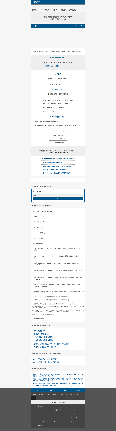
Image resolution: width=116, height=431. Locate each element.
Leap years (40, 417)
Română (76, 394)
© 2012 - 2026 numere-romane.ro (58, 402)
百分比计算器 (58, 410)
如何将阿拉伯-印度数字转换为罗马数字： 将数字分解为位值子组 (51, 344)
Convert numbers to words (40, 410)
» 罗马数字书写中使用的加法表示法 (52, 162)
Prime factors (58, 406)
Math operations (58, 417)
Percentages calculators (76, 410)
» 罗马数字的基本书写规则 (51, 66)
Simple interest (40, 421)
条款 (65, 390)
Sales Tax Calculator (40, 414)
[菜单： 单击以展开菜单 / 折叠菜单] (77, 25)
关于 (38, 390)
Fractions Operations (76, 406)
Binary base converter (76, 414)
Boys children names (76, 421)
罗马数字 (37, 2)
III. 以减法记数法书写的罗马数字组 (42, 337)
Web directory (40, 425)
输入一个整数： (38, 192)
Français (55, 394)
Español (48, 394)
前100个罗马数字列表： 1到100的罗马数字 (45, 359)
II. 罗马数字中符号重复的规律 (41, 334)
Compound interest (75, 417)
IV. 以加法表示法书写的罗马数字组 (43, 340)
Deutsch (35, 394)
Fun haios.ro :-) (58, 421)
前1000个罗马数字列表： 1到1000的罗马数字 (46, 362)
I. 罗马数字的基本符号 (39, 331)
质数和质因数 (40, 406)
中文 (34, 398)
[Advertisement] (58, 38)
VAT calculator (58, 414)
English (41, 394)
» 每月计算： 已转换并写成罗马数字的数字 (54, 170)
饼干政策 (78, 390)
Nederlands (69, 394)
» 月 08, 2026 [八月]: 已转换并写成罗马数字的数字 (56, 173)
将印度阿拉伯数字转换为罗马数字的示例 (44, 347)
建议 (51, 390)
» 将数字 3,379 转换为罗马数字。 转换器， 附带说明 (57, 166)
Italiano (61, 394)
